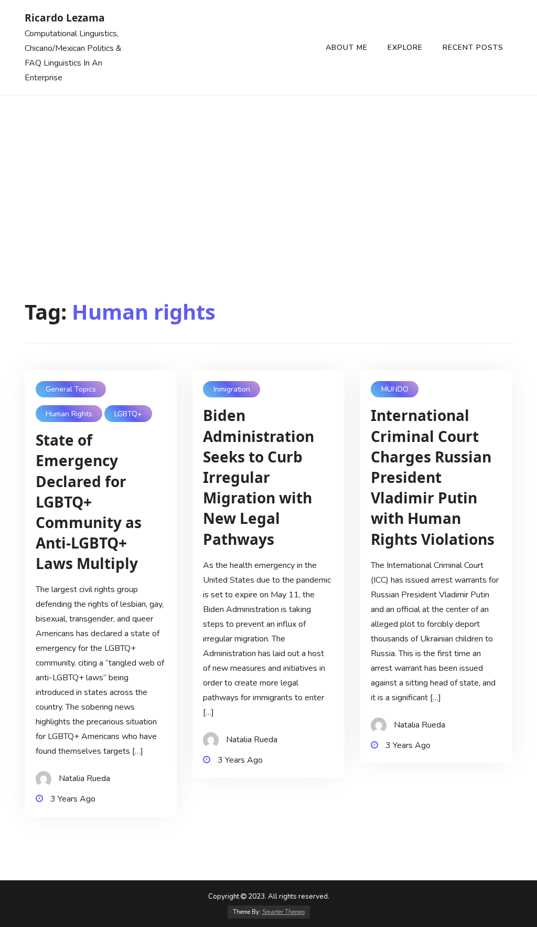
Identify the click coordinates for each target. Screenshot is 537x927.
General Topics (71, 389)
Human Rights (69, 414)
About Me (347, 47)
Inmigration (231, 389)
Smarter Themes (283, 912)
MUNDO (395, 389)
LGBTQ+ (128, 414)
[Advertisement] (268, 174)
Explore (405, 47)
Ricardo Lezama (65, 17)
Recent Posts (473, 47)
